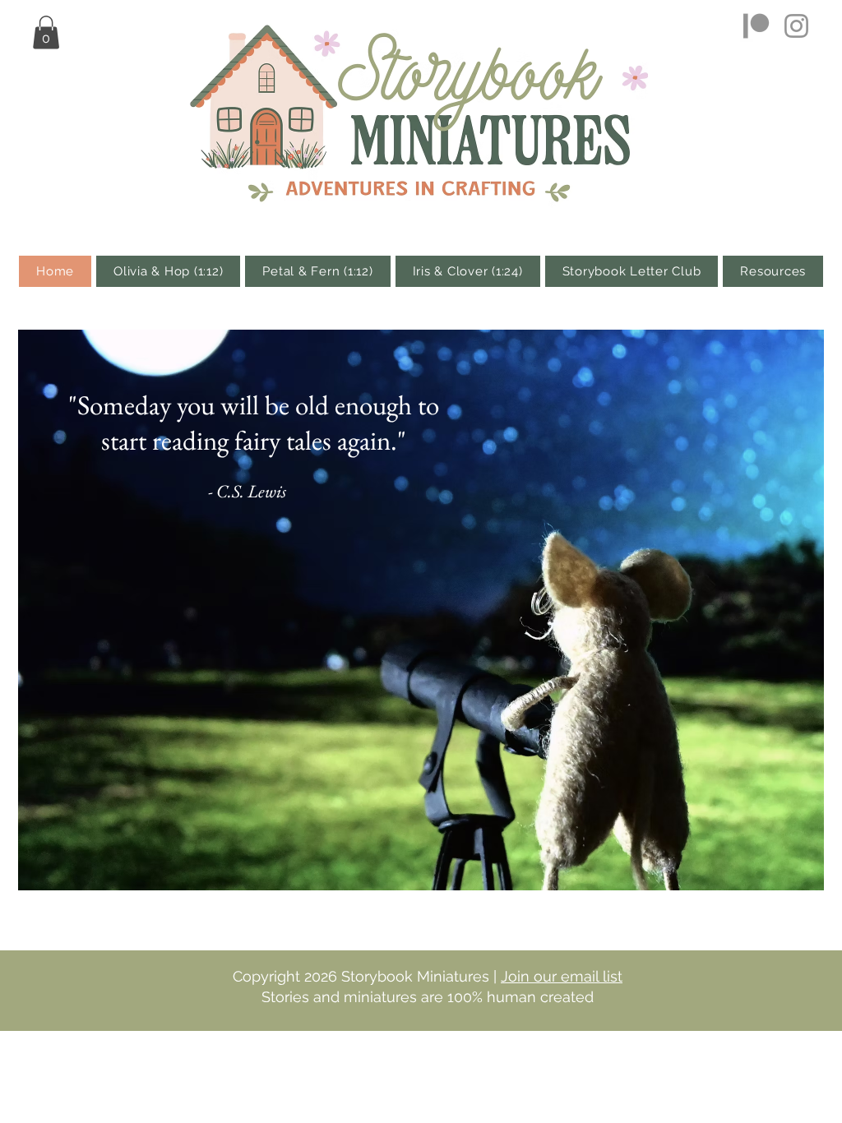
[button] (46, 32)
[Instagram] (796, 26)
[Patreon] (756, 26)
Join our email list (561, 976)
